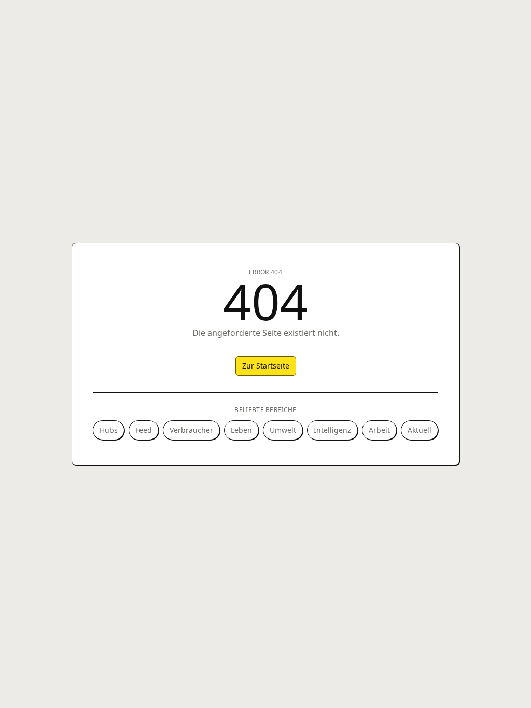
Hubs (109, 430)
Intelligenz (332, 430)
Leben (241, 430)
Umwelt (283, 430)
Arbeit (379, 430)
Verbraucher (191, 430)
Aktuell (419, 430)
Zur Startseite (265, 366)
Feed (143, 430)
